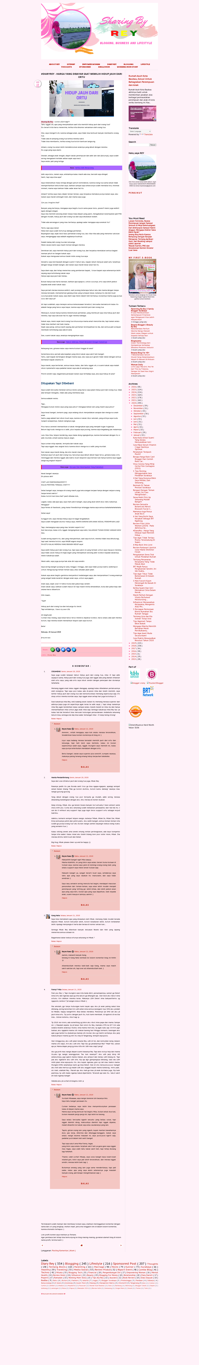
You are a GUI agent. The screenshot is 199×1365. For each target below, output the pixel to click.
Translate (148, 134)
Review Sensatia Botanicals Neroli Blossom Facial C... (142, 506)
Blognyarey (136, 341)
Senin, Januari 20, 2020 (70, 671)
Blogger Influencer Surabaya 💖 (54, 1294)
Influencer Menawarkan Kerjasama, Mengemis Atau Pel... (143, 604)
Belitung (129, 1286)
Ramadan (58, 1278)
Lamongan (55, 1288)
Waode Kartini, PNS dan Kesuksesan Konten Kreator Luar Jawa (141, 248)
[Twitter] (63, 649)
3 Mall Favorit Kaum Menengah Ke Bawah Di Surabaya (144, 583)
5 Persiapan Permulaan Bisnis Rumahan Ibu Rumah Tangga (143, 611)
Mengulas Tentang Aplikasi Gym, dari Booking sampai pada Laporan (141, 241)
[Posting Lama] (121, 1245)
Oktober (138, 411)
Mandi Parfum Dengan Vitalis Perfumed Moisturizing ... (143, 597)
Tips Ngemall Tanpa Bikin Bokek (142, 622)
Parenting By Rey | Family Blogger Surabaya (142, 310)
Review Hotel (59, 1275)
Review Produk (103, 1269)
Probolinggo (126, 1280)
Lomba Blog (146, 1269)
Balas (53, 718)
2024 (134, 392)
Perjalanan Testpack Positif (142, 453)
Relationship (130, 1275)
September (139, 413)
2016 (134, 651)
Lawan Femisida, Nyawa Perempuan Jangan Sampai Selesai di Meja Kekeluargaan (142, 223)
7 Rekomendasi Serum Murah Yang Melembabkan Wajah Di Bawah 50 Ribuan (142, 357)
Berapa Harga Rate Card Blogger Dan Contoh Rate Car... (143, 459)
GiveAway (69, 1283)
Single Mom (104, 66)
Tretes (138, 1288)
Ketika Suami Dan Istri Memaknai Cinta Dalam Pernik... (144, 590)
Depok (152, 1286)
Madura (61, 1286)
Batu (55, 1280)
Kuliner (130, 1266)
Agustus (137, 416)
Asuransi (114, 1278)
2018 (134, 646)
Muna (64, 1288)
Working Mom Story (127, 66)
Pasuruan (82, 1286)
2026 (134, 387)
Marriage (99, 1266)
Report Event (125, 1269)
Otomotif (123, 1283)
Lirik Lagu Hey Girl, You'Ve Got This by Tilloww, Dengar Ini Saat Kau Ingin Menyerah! (142, 370)
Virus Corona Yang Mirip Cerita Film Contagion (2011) (144, 466)
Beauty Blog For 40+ (140, 353)
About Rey (54, 64)
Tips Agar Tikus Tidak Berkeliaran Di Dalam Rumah (143, 576)
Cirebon (152, 1283)
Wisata (59, 1272)
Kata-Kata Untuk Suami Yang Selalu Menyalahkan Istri (143, 440)
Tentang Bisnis (57, 1266)
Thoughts (66, 66)
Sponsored (85, 66)
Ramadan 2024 (83, 1288)
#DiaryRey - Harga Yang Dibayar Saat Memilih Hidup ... (143, 532)
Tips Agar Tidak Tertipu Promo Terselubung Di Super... (144, 540)
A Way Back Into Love (142, 545)
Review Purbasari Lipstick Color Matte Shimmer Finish (144, 549)
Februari (138, 432)
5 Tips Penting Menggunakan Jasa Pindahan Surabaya (142, 473)
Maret (136, 429)
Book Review (129, 1278)
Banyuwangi (46, 1283)
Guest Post (81, 1283)
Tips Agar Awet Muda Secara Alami (142, 634)
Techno (45, 1272)
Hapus (59, 718)
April (136, 427)
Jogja (95, 1280)
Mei (135, 424)
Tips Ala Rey (98, 1278)
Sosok (130, 1288)
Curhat (43, 1286)
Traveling (62, 1269)
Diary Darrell (147, 1275)
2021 (134, 400)
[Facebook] (58, 649)
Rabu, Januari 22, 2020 (84, 729)
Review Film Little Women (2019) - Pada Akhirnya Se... (143, 525)
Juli (135, 419)
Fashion (75, 1280)
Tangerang (134, 1283)
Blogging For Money (108, 1275)
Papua (72, 1288)
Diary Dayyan (147, 1278)
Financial (92, 1272)
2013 (134, 659)
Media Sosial (81, 1269)
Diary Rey (111, 64)
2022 (134, 397)
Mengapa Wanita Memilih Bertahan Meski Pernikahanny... (144, 628)
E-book (58, 1283)
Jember (52, 1286)
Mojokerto (72, 1286)
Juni (136, 422)
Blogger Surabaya (109, 1280)
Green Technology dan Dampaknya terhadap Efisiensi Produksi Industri (142, 345)
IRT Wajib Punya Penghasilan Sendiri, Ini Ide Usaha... (144, 568)
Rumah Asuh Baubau (97, 1286)
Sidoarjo (151, 1280)
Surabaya (146, 1266)
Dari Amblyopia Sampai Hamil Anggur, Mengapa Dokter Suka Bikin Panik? (142, 230)
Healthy (46, 1269)
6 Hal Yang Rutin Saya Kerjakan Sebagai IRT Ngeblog (143, 518)
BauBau (45, 1280)
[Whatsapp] (52, 649)
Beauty (90, 1275)
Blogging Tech (76, 1272)
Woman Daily (137, 364)
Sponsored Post (125, 1263)
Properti (45, 1278)
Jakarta (86, 1280)
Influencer (77, 1275)
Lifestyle (145, 64)
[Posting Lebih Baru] (42, 1245)
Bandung (118, 1286)
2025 (134, 389)
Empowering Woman (136, 1272)
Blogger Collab (141, 1286)
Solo (110, 1286)
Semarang (108, 1288)
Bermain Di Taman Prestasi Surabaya (142, 486)
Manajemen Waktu (107, 1283)
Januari (137, 435)
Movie (115, 1266)
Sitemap (71, 64)
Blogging (128, 64)
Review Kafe (96, 1288)
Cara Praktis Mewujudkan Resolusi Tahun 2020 (144, 639)
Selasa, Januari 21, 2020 (70, 915)
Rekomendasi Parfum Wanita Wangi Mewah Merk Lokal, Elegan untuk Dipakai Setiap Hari (142, 332)
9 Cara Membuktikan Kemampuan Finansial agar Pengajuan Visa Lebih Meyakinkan (142, 316)
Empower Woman (91, 64)
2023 (134, 395)
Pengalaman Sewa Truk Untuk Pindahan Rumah (144, 555)
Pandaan (139, 1280)
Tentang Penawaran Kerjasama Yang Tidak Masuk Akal (144, 561)
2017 (133, 648)
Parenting (80, 1266)
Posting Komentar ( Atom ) (64, 1250)
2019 (134, 643)
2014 (134, 656)
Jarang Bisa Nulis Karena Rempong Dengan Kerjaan (140, 235)
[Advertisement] (99, 1324)
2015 (134, 654)
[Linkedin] (68, 649)
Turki (146, 1288)
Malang (92, 1283)
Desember (138, 405)
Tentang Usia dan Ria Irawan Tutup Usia (142, 617)
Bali (144, 1283)
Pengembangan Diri (112, 1272)
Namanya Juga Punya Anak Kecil (142, 512)
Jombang (44, 1288)
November (138, 408)
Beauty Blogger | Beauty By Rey (142, 326)
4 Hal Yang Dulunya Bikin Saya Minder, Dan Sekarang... (144, 480)
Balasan (57, 724)
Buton (65, 1280)
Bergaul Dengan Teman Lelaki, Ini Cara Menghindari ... (143, 492)
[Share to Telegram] (74, 649)
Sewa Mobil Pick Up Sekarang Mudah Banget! (142, 499)
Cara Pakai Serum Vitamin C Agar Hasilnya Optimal (144, 447)
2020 (134, 403)
